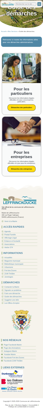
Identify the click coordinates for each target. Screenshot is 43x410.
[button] (39, 4)
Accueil (3, 31)
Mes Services (12, 31)
